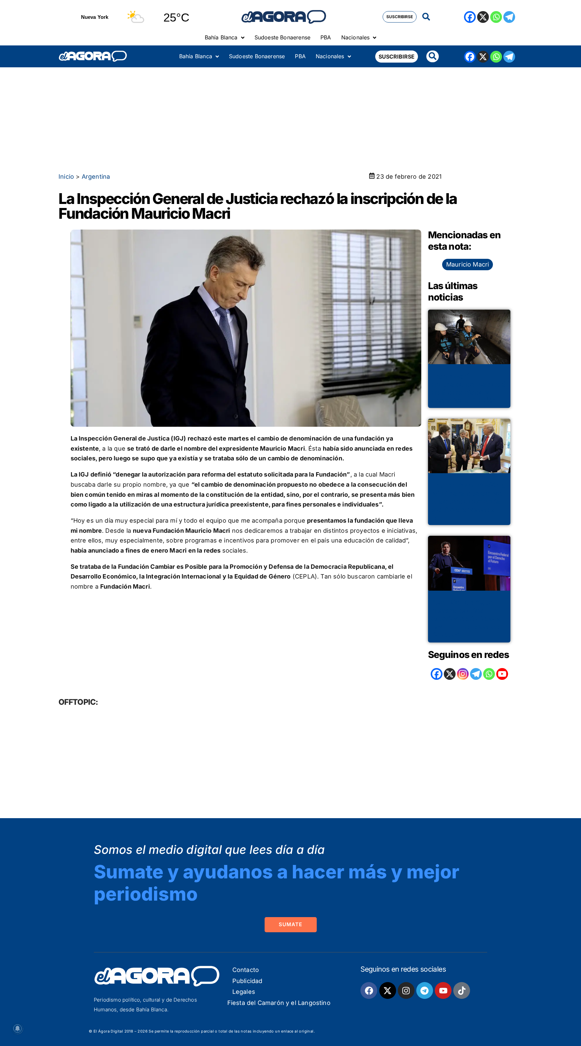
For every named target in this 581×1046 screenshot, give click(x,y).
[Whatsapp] (496, 17)
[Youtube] (443, 990)
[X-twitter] (387, 990)
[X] (483, 17)
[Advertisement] (290, 118)
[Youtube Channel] (502, 674)
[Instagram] (463, 674)
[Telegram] (509, 17)
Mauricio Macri (467, 264)
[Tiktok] (461, 990)
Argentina (96, 176)
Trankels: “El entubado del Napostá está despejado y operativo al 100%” (468, 388)
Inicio (66, 176)
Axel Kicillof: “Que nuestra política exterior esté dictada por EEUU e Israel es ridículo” (466, 618)
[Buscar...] (426, 17)
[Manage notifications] (17, 1028)
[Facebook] (470, 17)
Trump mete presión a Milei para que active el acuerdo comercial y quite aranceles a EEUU (468, 501)
